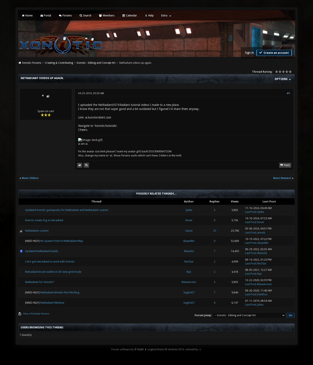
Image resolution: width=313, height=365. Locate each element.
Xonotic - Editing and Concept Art (96, 62)
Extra (164, 15)
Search (86, 15)
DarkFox (262, 294)
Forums (67, 15)
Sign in (249, 52)
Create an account (276, 52)
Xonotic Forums (31, 62)
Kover (188, 220)
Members (108, 15)
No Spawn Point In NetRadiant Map (61, 240)
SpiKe (188, 210)
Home (29, 15)
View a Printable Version (36, 313)
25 (214, 230)
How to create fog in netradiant (44, 220)
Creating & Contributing (59, 62)
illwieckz (189, 251)
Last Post (250, 212)
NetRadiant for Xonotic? (39, 282)
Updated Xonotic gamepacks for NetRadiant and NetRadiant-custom (66, 210)
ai (47, 96)
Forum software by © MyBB (127, 349)
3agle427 (189, 292)
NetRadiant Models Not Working (59, 292)
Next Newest (282, 178)
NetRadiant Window (52, 302)
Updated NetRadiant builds (41, 251)
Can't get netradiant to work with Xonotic (50, 261)
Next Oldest (30, 178)
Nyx (189, 271)
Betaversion (189, 282)
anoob (261, 232)
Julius (260, 304)
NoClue (188, 261)
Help (151, 15)
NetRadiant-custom (37, 230)
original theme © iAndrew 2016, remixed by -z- (174, 349)
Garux (189, 230)
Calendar (131, 15)
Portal (47, 15)
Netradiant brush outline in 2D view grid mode (53, 271)
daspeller (189, 240)
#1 (288, 93)
